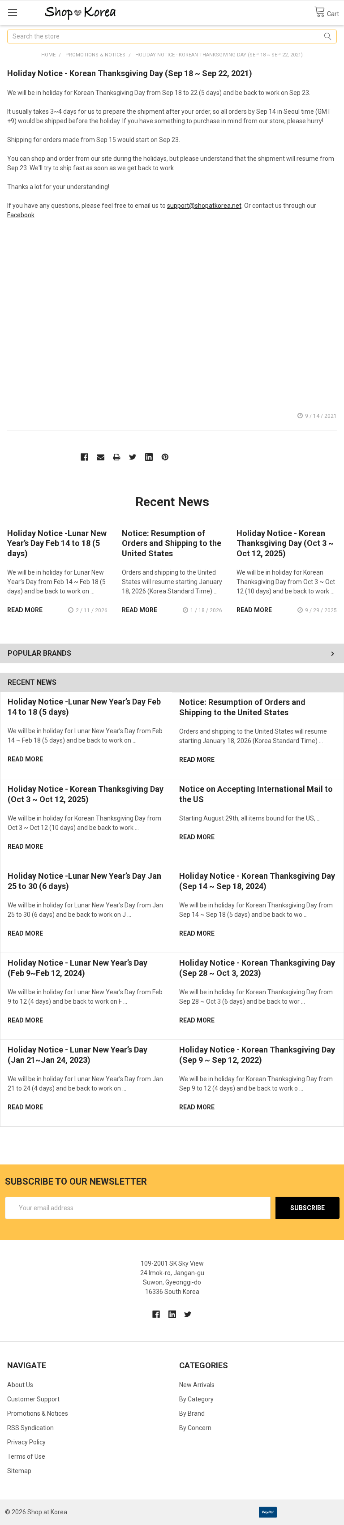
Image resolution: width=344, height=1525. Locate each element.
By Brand (192, 1413)
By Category (196, 1399)
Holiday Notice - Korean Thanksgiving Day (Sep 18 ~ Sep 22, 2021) (129, 73)
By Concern (195, 1427)
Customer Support (33, 1399)
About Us (20, 1384)
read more (25, 759)
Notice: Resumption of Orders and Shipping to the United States (242, 707)
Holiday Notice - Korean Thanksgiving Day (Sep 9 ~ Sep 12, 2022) (257, 1055)
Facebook (20, 215)
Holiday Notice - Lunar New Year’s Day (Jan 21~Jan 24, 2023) (77, 1055)
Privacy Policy (26, 1442)
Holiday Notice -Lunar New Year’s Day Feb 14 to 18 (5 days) (57, 543)
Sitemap (19, 1470)
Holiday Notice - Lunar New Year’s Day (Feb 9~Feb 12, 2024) (77, 968)
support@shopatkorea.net (204, 205)
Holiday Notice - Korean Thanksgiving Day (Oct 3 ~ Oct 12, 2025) (85, 794)
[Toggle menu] (12, 12)
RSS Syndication (30, 1427)
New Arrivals (197, 1384)
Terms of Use (26, 1456)
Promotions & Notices (37, 1413)
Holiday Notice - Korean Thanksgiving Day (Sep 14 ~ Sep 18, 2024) (257, 881)
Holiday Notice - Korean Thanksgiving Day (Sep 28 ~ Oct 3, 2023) (257, 968)
